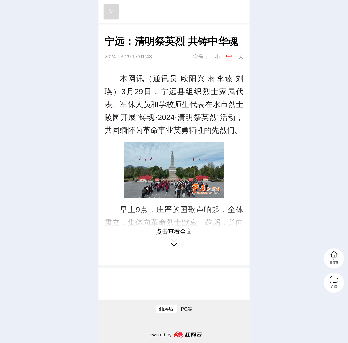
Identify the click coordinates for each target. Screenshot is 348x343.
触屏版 (166, 309)
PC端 (186, 309)
